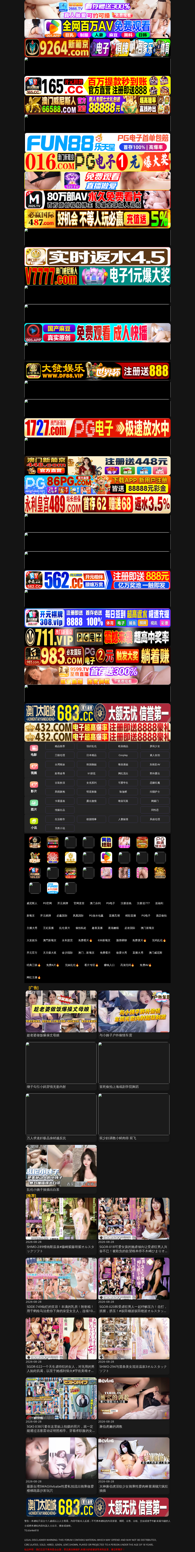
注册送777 (143, 903)
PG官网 (47, 903)
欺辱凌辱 (60, 773)
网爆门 (155, 801)
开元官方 (32, 952)
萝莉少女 (155, 746)
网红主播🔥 (34, 977)
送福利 (159, 903)
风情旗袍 (60, 791)
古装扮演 (60, 782)
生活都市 (60, 819)
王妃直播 (48, 928)
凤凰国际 (78, 915)
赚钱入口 (109, 965)
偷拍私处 (81, 928)
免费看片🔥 (85, 940)
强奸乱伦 (91, 746)
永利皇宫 (67, 940)
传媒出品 (60, 810)
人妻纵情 (123, 819)
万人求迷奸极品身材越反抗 (46, 1138)
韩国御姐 (91, 764)
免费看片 (105, 952)
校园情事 (91, 819)
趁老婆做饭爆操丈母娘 (43, 1035)
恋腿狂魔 (155, 782)
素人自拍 (155, 755)
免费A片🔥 (52, 965)
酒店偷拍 (161, 915)
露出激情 (91, 801)
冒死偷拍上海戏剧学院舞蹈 (119, 1086)
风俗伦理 (155, 819)
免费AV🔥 (146, 965)
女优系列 (91, 782)
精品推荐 (60, 746)
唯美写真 (123, 801)
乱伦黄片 (64, 928)
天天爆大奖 (50, 952)
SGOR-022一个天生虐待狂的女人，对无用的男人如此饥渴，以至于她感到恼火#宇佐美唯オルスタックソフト (61, 1370)
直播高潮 (114, 915)
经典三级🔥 (34, 965)
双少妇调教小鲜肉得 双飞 (117, 1138)
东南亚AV (155, 764)
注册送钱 (126, 903)
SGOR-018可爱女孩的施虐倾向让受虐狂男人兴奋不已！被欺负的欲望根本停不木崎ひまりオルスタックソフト (133, 1251)
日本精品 (91, 755)
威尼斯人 (32, 903)
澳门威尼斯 (155, 952)
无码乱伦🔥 (159, 940)
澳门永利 (95, 903)
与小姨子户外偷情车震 (115, 1035)
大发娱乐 (32, 940)
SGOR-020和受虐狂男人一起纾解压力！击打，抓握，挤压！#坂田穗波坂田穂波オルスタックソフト (133, 1310)
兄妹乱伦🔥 (72, 965)
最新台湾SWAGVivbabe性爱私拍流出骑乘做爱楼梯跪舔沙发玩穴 (60, 1488)
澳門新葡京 (50, 940)
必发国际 (130, 928)
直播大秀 (138, 952)
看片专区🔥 (91, 965)
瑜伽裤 (123, 791)
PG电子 (110, 903)
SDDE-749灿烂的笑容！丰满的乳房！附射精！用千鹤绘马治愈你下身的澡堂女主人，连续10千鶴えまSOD (60, 1310)
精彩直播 (130, 915)
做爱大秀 (121, 952)
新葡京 (31, 915)
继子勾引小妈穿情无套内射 (46, 1086)
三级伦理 (60, 755)
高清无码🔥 (127, 965)
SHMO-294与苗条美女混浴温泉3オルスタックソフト (133, 1368)
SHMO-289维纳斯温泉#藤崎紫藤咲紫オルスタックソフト (60, 1249)
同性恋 (155, 810)
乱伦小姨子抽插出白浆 (43, 1189)
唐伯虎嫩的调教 (110, 1426)
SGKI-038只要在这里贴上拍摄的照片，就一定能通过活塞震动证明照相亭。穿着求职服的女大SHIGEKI (61, 1430)
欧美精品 (123, 746)
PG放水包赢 (96, 915)
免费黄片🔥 (139, 940)
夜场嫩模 (113, 928)
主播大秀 (32, 928)
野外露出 (155, 773)
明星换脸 (91, 791)
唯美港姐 (123, 764)
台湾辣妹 (60, 764)
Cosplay (123, 755)
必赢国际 (62, 915)
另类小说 (60, 828)
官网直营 (79, 903)
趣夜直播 (97, 928)
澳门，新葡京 (86, 952)
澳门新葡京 (147, 928)
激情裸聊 (121, 940)
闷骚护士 (155, 791)
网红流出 (123, 773)
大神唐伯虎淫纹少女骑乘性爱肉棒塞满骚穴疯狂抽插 (133, 1488)
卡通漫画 (60, 801)
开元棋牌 (62, 903)
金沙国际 (67, 952)
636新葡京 (104, 940)
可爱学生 (123, 782)
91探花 (91, 773)
